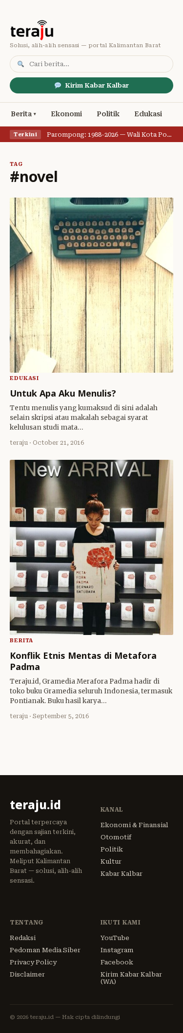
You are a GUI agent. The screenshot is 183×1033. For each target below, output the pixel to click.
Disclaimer (27, 974)
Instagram (117, 950)
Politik (108, 114)
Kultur (111, 861)
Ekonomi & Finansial (134, 825)
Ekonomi (66, 114)
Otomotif (116, 837)
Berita (21, 114)
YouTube (115, 938)
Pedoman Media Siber (45, 950)
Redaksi (23, 938)
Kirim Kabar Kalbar (97, 85)
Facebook (117, 962)
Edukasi (148, 114)
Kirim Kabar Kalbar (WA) (131, 978)
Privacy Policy (33, 962)
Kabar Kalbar (121, 873)
